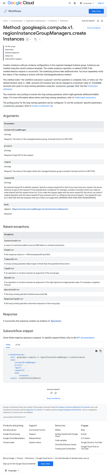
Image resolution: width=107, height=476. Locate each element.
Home (5, 21)
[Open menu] (4, 3)
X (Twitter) (85, 438)
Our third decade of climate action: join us (72, 458)
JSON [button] (17, 345)
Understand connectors (85, 97)
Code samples (61, 440)
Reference (64, 21)
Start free (96, 11)
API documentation (85, 337)
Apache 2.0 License (34, 410)
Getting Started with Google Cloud (66, 435)
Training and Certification (65, 449)
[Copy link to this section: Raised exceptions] (31, 227)
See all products (9, 430)
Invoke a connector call (42, 106)
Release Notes (35, 438)
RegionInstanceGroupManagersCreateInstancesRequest (40, 209)
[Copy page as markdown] (35, 39)
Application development (35, 21)
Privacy (20, 458)
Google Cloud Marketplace (14, 438)
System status (35, 442)
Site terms (29, 458)
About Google (8, 458)
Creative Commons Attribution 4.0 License (74, 407)
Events (84, 434)
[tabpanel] (53, 365)
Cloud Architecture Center (65, 445)
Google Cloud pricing (11, 434)
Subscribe (45, 464)
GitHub (58, 430)
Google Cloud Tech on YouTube (90, 448)
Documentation (17, 21)
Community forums (37, 430)
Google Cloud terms (44, 458)
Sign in (101, 3)
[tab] (8, 345)
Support (32, 434)
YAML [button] (8, 345)
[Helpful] (98, 21)
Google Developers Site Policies (69, 410)
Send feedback (94, 28)
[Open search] (69, 3)
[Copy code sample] (101, 351)
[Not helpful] (102, 21)
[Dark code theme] (96, 351)
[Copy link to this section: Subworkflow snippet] (35, 331)
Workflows (14, 11)
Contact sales (8, 442)
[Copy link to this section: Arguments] (21, 116)
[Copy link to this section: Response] (19, 314)
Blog (83, 430)
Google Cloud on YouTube (91, 442)
